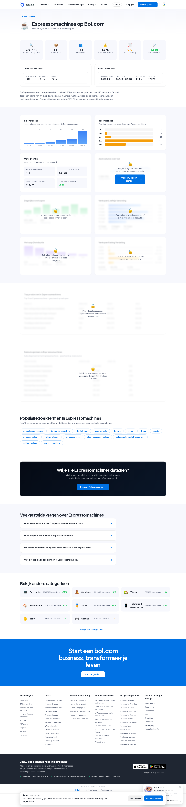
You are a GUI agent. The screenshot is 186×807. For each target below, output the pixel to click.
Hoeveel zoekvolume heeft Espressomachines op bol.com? (53, 523)
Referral (23, 731)
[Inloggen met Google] (164, 4)
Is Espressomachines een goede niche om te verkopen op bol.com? (57, 547)
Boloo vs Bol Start (127, 708)
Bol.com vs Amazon (103, 726)
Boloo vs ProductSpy (128, 711)
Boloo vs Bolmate (126, 719)
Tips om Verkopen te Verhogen (103, 720)
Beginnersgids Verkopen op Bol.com (105, 701)
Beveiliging (149, 725)
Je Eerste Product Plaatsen (102, 737)
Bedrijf (91, 4)
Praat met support (172, 800)
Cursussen (24, 700)
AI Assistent (24, 724)
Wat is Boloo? (125, 730)
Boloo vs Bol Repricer (128, 715)
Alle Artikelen (100, 742)
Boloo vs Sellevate (127, 700)
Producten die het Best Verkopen (104, 708)
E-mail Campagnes (77, 708)
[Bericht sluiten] (180, 787)
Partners (23, 735)
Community (149, 707)
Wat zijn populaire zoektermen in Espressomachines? (51, 560)
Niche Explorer (51, 711)
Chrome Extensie (52, 730)
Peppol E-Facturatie (78, 715)
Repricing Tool (51, 737)
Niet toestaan (135, 798)
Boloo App (49, 744)
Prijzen (104, 4)
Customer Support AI (78, 700)
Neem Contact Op (152, 729)
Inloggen (130, 4)
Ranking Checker (52, 741)
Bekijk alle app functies (155, 772)
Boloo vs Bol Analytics (128, 704)
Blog (147, 714)
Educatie (58, 4)
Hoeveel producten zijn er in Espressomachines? (48, 535)
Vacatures (149, 722)
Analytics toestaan (153, 798)
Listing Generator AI (78, 704)
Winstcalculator (51, 726)
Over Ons (149, 718)
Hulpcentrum (150, 703)
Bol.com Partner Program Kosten (105, 730)
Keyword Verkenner (53, 722)
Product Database (52, 719)
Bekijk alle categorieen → (93, 629)
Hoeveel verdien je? (128, 744)
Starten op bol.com (127, 737)
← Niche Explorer (27, 17)
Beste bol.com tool (127, 741)
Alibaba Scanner (51, 715)
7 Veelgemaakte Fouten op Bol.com (104, 714)
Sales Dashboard (52, 733)
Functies (43, 4)
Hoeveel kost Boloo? (128, 733)
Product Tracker (51, 704)
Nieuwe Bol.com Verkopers (26, 709)
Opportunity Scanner (53, 700)
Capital (23, 728)
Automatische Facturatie (80, 711)
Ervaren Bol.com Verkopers (26, 715)
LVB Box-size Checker (79, 719)
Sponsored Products (53, 708)
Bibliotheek (149, 711)
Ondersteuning (75, 4)
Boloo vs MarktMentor (128, 722)
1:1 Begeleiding (26, 704)
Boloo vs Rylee (125, 726)
